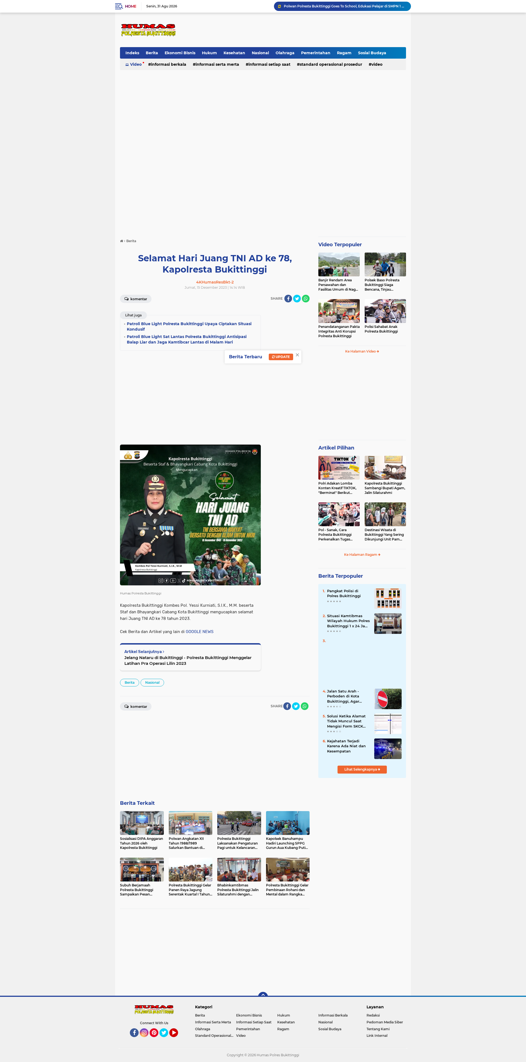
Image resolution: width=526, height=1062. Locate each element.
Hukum (209, 52)
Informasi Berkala (168, 64)
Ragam (344, 52)
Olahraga (285, 52)
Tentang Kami (378, 1029)
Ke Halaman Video (361, 351)
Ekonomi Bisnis (180, 52)
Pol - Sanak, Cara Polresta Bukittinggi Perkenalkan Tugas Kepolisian (334, 535)
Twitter (166, 1039)
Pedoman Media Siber (385, 1022)
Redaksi (373, 1015)
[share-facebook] (288, 298)
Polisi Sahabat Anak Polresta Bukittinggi (381, 329)
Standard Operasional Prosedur (331, 64)
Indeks (132, 52)
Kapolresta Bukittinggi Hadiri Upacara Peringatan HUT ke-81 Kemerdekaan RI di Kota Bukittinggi (345, 6)
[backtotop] (263, 997)
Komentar (138, 299)
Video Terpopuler (340, 245)
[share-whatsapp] (306, 298)
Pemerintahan (315, 52)
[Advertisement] (306, 30)
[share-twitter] (297, 298)
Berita (152, 52)
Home (130, 6)
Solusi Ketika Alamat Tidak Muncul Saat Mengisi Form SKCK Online (346, 721)
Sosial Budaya (372, 52)
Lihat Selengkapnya (361, 769)
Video (136, 64)
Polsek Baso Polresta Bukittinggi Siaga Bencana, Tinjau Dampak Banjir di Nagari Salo (385, 285)
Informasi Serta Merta (217, 64)
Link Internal (377, 1036)
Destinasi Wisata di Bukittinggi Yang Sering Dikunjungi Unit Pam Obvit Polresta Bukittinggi (384, 535)
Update (282, 357)
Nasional (260, 52)
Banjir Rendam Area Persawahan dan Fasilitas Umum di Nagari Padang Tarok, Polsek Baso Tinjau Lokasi (339, 285)
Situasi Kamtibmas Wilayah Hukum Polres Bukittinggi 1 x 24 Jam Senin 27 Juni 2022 (348, 621)
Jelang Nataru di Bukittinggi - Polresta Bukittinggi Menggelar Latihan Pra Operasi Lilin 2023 (187, 660)
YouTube (177, 1039)
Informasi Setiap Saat (269, 64)
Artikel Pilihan (336, 448)
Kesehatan (234, 52)
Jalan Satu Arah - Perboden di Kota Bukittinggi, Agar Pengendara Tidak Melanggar (344, 696)
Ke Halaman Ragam (361, 555)
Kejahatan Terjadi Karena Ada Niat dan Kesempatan (346, 746)
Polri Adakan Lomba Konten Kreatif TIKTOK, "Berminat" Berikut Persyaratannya (337, 488)
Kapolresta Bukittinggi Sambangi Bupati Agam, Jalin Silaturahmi (385, 488)
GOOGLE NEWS (199, 631)
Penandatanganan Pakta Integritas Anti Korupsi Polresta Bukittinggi (339, 331)
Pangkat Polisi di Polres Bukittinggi (344, 593)
